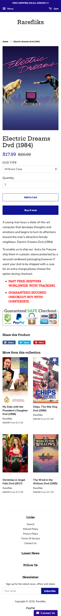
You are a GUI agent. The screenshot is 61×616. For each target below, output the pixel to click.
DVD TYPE (10, 163)
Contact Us (30, 543)
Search (30, 524)
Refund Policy (30, 529)
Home (5, 41)
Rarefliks (30, 22)
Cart (55, 9)
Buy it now (30, 210)
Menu (10, 8)
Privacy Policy (30, 533)
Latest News (30, 553)
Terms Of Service (30, 538)
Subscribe (50, 591)
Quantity (8, 178)
